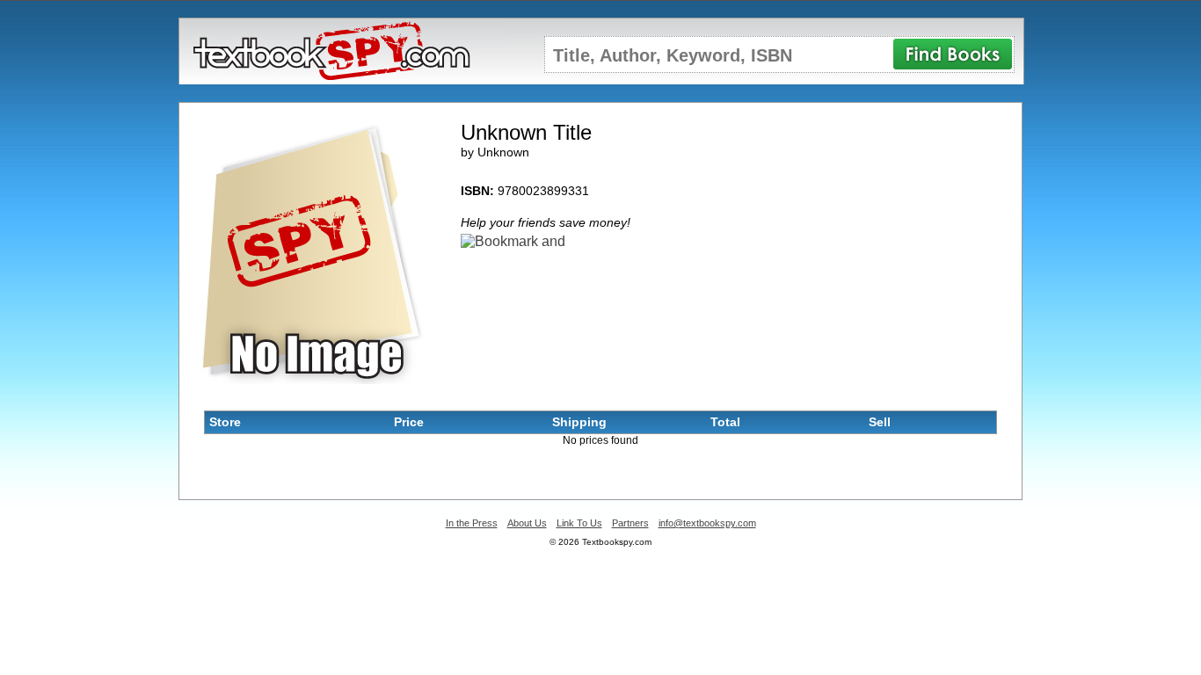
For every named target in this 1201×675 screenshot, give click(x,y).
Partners (630, 523)
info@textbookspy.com (707, 523)
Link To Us (579, 523)
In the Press (472, 523)
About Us (527, 523)
